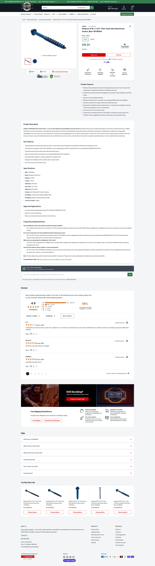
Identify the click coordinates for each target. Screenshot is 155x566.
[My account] (124, 7)
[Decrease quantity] (90, 49)
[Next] (134, 500)
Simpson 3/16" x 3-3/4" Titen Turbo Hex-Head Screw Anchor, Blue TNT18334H (122, 503)
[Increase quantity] (98, 49)
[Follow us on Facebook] (64, 557)
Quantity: (84, 49)
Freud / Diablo (62, 14)
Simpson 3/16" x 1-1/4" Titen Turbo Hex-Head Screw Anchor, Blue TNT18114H (77, 503)
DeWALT (71, 14)
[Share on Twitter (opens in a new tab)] (34, 334)
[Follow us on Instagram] (67, 557)
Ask (130, 274)
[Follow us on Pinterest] (70, 557)
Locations (93, 14)
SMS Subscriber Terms (97, 534)
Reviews (93, 542)
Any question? (28, 473)
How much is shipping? (30, 439)
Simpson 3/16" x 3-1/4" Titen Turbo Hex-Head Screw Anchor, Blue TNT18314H (32, 503)
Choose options (32, 512)
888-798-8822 (113, 8)
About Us (118, 529)
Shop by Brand (38, 14)
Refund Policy (95, 540)
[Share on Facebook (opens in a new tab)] (31, 334)
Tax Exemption (119, 545)
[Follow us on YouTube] (73, 557)
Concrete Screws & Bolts (45, 19)
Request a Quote (127, 14)
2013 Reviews (35, 309)
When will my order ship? (31, 446)
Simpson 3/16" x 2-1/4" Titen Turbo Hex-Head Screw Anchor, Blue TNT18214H (55, 503)
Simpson (46, 14)
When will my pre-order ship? (32, 453)
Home (24, 19)
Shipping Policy (95, 532)
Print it (44, 71)
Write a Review (67, 316)
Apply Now (120, 59)
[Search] (92, 7)
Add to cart (94, 55)
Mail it (33, 71)
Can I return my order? (30, 466)
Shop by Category (26, 14)
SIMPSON (84, 26)
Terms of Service (96, 537)
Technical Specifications (61, 71)
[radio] (59, 302)
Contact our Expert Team (77, 399)
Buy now (118, 55)
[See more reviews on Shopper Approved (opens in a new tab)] (36, 334)
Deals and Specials (83, 14)
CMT (53, 14)
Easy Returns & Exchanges (52, 420)
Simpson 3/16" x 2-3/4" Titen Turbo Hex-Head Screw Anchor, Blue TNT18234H (99, 503)
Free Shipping (36, 420)
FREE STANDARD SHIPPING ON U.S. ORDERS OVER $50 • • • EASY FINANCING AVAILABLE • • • (93, 1)
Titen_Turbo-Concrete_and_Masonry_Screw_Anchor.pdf (55, 259)
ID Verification (119, 540)
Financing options (29, 459)
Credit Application (120, 534)
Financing (118, 537)
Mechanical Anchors (32, 19)
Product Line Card (120, 542)
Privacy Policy (95, 529)
